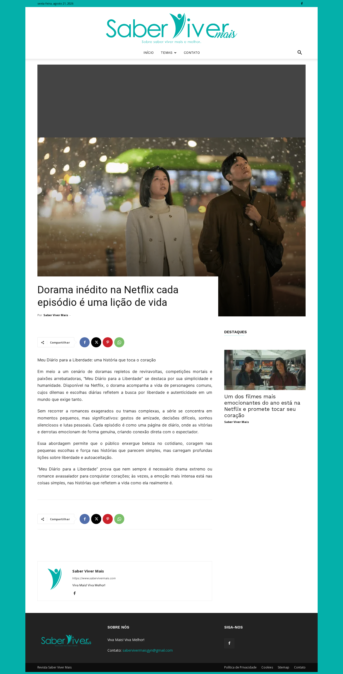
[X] (96, 342)
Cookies (267, 667)
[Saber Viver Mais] (171, 27)
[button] (300, 53)
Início (148, 53)
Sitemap (283, 667)
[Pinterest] (108, 342)
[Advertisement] (171, 100)
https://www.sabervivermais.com (94, 578)
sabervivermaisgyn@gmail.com (148, 650)
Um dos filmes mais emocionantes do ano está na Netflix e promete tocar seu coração (262, 405)
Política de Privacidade (240, 667)
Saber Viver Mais (55, 315)
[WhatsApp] (119, 342)
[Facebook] (302, 3)
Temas (167, 53)
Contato (192, 53)
